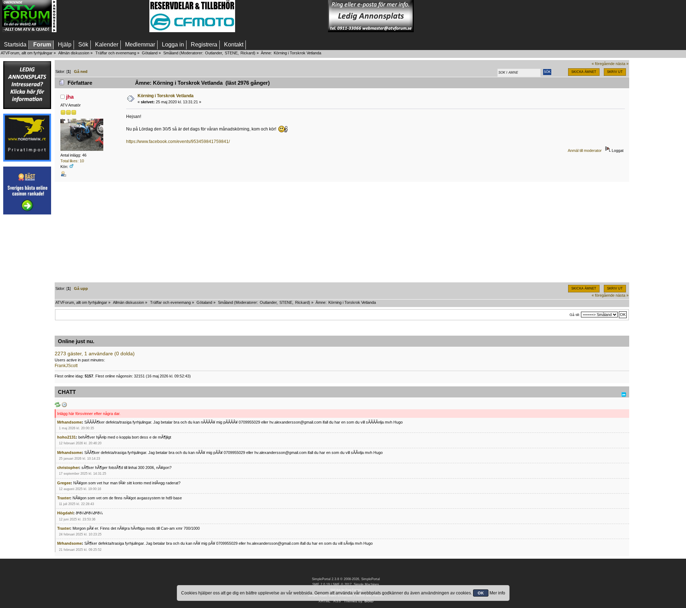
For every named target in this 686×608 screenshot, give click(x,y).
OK (481, 593)
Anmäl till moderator (585, 150)
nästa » (622, 63)
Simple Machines (366, 584)
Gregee (64, 483)
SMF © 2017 (342, 584)
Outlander (213, 53)
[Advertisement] (103, 16)
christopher (68, 467)
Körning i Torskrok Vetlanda (166, 95)
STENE (231, 53)
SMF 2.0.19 (321, 584)
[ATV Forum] (29, 30)
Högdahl (65, 513)
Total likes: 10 (72, 161)
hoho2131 (66, 437)
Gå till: (575, 315)
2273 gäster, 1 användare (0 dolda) (95, 353)
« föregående (603, 63)
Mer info (497, 592)
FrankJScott (66, 365)
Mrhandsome (69, 422)
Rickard (247, 53)
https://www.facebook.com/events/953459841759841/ (178, 141)
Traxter (63, 498)
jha (70, 97)
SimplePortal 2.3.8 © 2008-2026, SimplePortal (346, 579)
